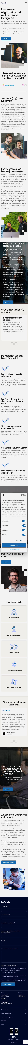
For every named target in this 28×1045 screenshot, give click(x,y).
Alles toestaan (14, 545)
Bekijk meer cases (8, 862)
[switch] (24, 525)
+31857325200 (21, 996)
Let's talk (5, 38)
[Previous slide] (12, 343)
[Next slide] (15, 343)
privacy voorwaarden (12, 976)
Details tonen (19, 540)
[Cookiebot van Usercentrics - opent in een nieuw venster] (20, 495)
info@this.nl (20, 995)
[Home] (4, 3)
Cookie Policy (18, 1039)
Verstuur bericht (7, 984)
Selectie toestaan (14, 549)
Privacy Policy (10, 1039)
